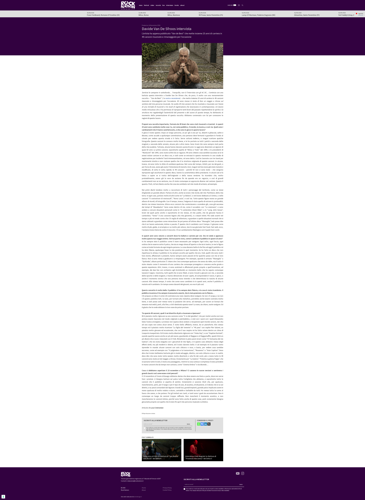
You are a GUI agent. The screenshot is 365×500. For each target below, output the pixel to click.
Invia (188, 424)
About (144, 490)
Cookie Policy (167, 490)
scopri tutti (360, 15)
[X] (208, 424)
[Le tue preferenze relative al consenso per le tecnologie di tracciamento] (3, 496)
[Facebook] (202, 424)
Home (144, 488)
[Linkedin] (205, 424)
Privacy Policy (167, 488)
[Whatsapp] (198, 424)
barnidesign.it (138, 497)
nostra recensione (172, 98)
